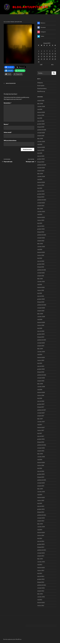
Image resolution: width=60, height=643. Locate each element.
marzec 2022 (40, 255)
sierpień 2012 (40, 591)
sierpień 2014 (40, 520)
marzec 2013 (40, 570)
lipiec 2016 (40, 453)
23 (38, 59)
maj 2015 (39, 494)
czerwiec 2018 (41, 386)
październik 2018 (41, 375)
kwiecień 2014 (41, 532)
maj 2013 (39, 564)
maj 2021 (39, 284)
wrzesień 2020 (41, 307)
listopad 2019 (40, 337)
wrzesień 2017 (41, 413)
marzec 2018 (40, 395)
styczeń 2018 (40, 401)
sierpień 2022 (40, 240)
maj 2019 (39, 354)
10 (41, 53)
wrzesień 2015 (41, 483)
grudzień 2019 (41, 334)
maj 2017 (39, 424)
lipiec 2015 (40, 488)
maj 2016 (39, 459)
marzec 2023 (40, 220)
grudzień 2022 (41, 229)
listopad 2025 (40, 127)
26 (47, 59)
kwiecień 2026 (41, 112)
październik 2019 (41, 340)
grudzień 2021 (40, 264)
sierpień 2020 (40, 310)
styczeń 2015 (40, 506)
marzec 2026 (40, 115)
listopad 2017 (40, 407)
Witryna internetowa (10, 140)
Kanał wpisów (40, 85)
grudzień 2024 (41, 159)
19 (47, 56)
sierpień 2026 (40, 100)
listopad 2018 (40, 372)
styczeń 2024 (40, 191)
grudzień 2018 (41, 369)
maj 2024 (39, 179)
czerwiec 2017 (41, 421)
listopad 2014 (40, 512)
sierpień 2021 (40, 275)
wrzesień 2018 (41, 377)
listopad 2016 (40, 442)
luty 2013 (39, 573)
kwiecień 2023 (41, 217)
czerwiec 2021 (41, 281)
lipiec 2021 (40, 278)
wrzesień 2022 (41, 237)
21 (52, 56)
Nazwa (6, 124)
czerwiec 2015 (41, 491)
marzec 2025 (40, 150)
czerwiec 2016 (41, 456)
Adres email (8, 132)
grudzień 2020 (41, 299)
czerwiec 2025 (41, 141)
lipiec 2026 (40, 103)
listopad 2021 (40, 267)
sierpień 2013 (40, 556)
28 (52, 59)
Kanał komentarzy (42, 88)
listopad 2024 (40, 162)
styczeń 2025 (40, 156)
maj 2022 (39, 249)
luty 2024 (39, 188)
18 (44, 56)
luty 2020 (39, 328)
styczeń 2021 (40, 296)
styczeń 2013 (40, 576)
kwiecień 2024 (41, 182)
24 (41, 59)
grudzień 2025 (41, 124)
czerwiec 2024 (41, 176)
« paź (41, 64)
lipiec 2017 (40, 418)
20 (49, 56)
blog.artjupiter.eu (30, 7)
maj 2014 (39, 529)
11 (44, 53)
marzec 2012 (40, 605)
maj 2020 (39, 319)
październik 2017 (41, 410)
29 (55, 59)
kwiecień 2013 (41, 567)
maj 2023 (39, 214)
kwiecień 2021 (41, 287)
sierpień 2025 (40, 135)
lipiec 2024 (40, 173)
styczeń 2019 (40, 366)
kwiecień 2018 (41, 392)
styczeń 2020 (40, 331)
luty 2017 (39, 433)
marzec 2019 (40, 360)
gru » (52, 64)
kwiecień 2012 (41, 602)
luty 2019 (39, 363)
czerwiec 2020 (41, 316)
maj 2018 (39, 389)
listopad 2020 (40, 302)
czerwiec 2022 (41, 246)
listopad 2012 (40, 582)
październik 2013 (41, 550)
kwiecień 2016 (41, 462)
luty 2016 (39, 468)
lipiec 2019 (40, 348)
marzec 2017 (40, 430)
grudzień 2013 (41, 544)
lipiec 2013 (40, 558)
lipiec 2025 (40, 138)
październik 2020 (41, 304)
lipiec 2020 (40, 313)
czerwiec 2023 (41, 211)
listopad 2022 (40, 232)
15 (55, 53)
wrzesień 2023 (41, 202)
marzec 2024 (40, 185)
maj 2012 (39, 599)
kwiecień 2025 (41, 147)
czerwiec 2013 (41, 561)
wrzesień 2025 (41, 132)
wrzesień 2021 (41, 272)
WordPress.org (41, 91)
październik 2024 (41, 164)
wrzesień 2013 (41, 553)
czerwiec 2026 (41, 106)
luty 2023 (39, 223)
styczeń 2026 (40, 121)
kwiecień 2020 (41, 322)
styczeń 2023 (40, 226)
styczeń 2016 (40, 471)
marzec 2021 (40, 290)
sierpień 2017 (40, 415)
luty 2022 (39, 258)
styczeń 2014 (40, 541)
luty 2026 (39, 118)
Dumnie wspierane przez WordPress (12, 639)
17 (41, 56)
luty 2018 (39, 398)
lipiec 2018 (40, 383)
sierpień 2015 (40, 486)
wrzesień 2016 (41, 448)
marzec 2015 (40, 500)
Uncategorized (11, 83)
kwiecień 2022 (41, 252)
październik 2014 (41, 515)
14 (52, 53)
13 (49, 53)
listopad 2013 (40, 547)
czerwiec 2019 (41, 351)
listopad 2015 (40, 477)
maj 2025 (39, 144)
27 (49, 59)
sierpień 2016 (40, 450)
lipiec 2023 (40, 208)
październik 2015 (41, 480)
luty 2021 (39, 293)
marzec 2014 (40, 535)
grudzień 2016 (41, 439)
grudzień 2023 (41, 194)
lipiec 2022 (40, 243)
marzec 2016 (40, 465)
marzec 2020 (40, 325)
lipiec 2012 (40, 593)
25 (44, 59)
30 (38, 61)
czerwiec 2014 (41, 526)
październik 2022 (41, 234)
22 (55, 56)
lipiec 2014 (40, 523)
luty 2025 (39, 153)
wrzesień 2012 (41, 588)
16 (38, 56)
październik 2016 (41, 445)
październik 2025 (41, 129)
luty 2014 (39, 538)
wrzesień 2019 (41, 343)
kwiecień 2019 (41, 357)
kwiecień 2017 (41, 427)
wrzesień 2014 (41, 518)
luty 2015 (39, 503)
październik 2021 (41, 270)
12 (47, 53)
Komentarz (7, 103)
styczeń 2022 (40, 261)
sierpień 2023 (40, 205)
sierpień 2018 (40, 380)
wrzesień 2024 (41, 167)
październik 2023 (41, 199)
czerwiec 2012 (41, 596)
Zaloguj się (40, 82)
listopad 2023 (40, 197)
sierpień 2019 (40, 345)
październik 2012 (41, 585)
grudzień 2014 (41, 509)
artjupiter (18, 21)
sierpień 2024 (40, 170)
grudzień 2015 (41, 474)
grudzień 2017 (40, 404)
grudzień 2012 (40, 579)
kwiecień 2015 (41, 497)
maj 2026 (39, 109)
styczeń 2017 (40, 436)
